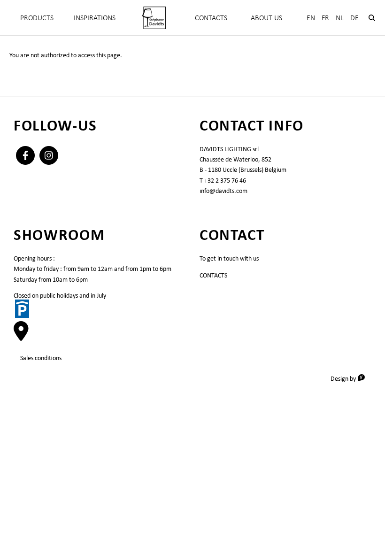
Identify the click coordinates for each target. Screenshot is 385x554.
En (311, 17)
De (354, 17)
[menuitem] (154, 18)
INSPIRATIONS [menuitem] (95, 17)
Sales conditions (41, 358)
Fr (325, 17)
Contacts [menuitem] (211, 17)
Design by (351, 378)
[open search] (372, 18)
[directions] (21, 336)
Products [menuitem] (37, 17)
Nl (340, 17)
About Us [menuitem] (266, 17)
